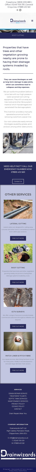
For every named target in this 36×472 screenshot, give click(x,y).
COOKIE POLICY (18, 406)
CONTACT (18, 409)
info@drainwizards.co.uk (19, 438)
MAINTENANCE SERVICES (18, 401)
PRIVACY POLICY (18, 404)
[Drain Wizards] (18, 21)
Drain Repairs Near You (18, 413)
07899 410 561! (18, 172)
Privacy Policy (13, 470)
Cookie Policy (23, 470)
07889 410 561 (24, 7)
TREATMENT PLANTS (18, 396)
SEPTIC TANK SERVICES (18, 399)
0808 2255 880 (24, 2)
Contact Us (18, 181)
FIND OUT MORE (18, 238)
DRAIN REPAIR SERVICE (18, 393)
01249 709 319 (17, 4)
